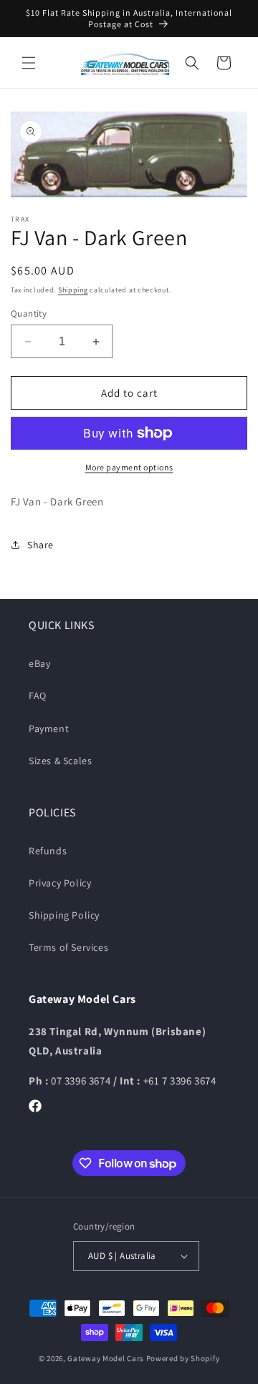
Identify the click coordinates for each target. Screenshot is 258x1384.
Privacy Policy (60, 882)
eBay (39, 663)
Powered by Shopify (183, 1358)
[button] (28, 63)
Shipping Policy (64, 915)
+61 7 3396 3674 (179, 1080)
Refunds (48, 850)
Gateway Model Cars (105, 1358)
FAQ (38, 695)
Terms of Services (68, 947)
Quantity (29, 313)
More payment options (129, 467)
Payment (49, 728)
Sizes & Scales (60, 760)
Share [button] (40, 544)
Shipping (73, 290)
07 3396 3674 (82, 1080)
